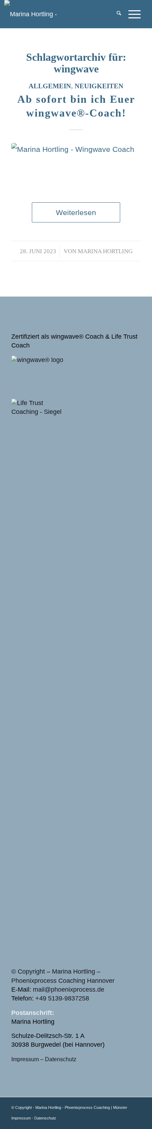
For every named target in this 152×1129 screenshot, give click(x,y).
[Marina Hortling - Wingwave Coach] (76, 165)
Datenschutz (60, 1059)
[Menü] (131, 14)
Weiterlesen (76, 212)
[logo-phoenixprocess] (55, 14)
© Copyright (28, 971)
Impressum (25, 1059)
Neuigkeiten (99, 86)
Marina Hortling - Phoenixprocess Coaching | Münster (81, 1107)
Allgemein (50, 86)
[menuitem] (115, 14)
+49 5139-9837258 (62, 998)
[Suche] (115, 14)
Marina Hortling (105, 251)
